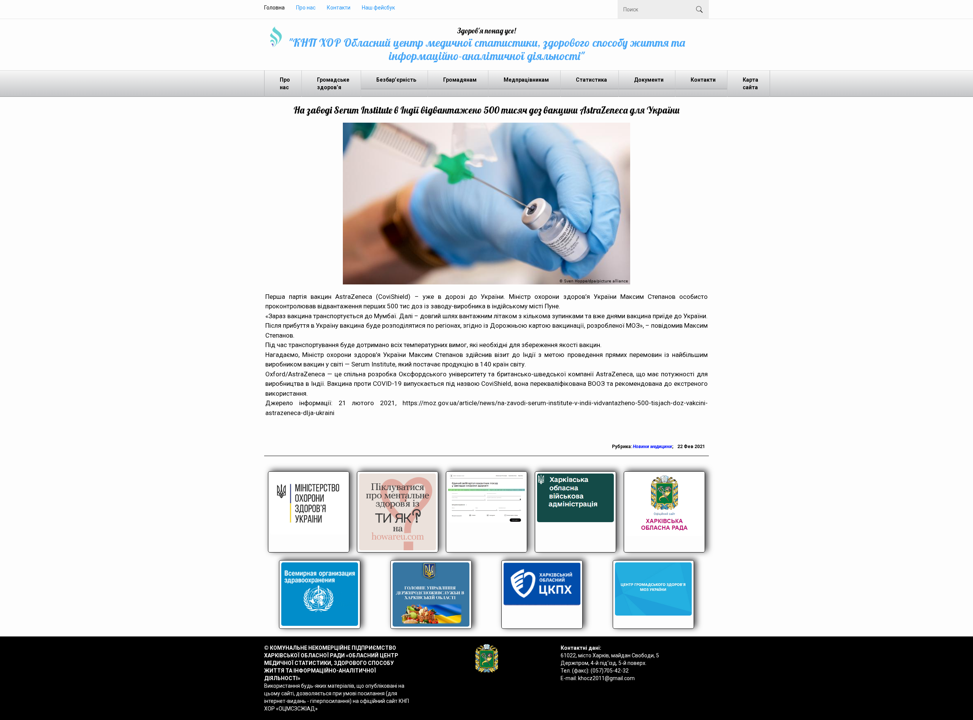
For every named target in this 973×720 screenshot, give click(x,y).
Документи (649, 80)
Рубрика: (622, 446)
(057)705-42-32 (610, 671)
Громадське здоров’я (333, 83)
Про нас (305, 8)
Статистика (591, 80)
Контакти (338, 8)
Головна (274, 8)
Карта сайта (750, 83)
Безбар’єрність (396, 80)
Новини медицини (652, 446)
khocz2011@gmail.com (606, 678)
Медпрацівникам (526, 80)
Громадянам (460, 80)
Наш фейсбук (378, 8)
